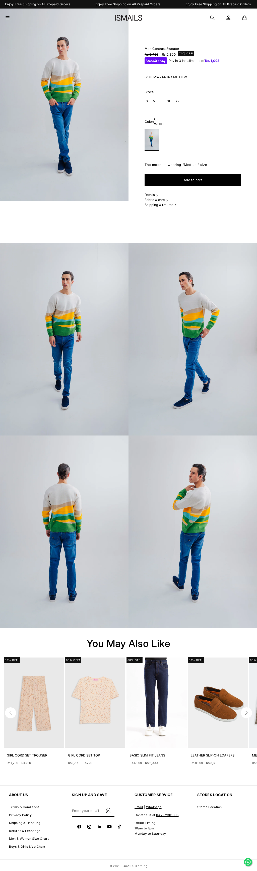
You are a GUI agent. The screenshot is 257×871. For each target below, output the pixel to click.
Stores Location (209, 807)
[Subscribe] (108, 810)
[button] (10, 17)
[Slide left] (10, 712)
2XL (178, 101)
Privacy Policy (20, 815)
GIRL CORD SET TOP (84, 755)
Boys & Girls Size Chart (27, 846)
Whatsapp (154, 807)
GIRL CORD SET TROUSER (27, 755)
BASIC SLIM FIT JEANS (147, 755)
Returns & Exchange (24, 831)
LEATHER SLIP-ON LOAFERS (212, 755)
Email (139, 807)
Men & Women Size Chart (29, 838)
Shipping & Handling (24, 823)
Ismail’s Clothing (135, 866)
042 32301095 (167, 815)
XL (169, 102)
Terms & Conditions (24, 807)
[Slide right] (246, 712)
